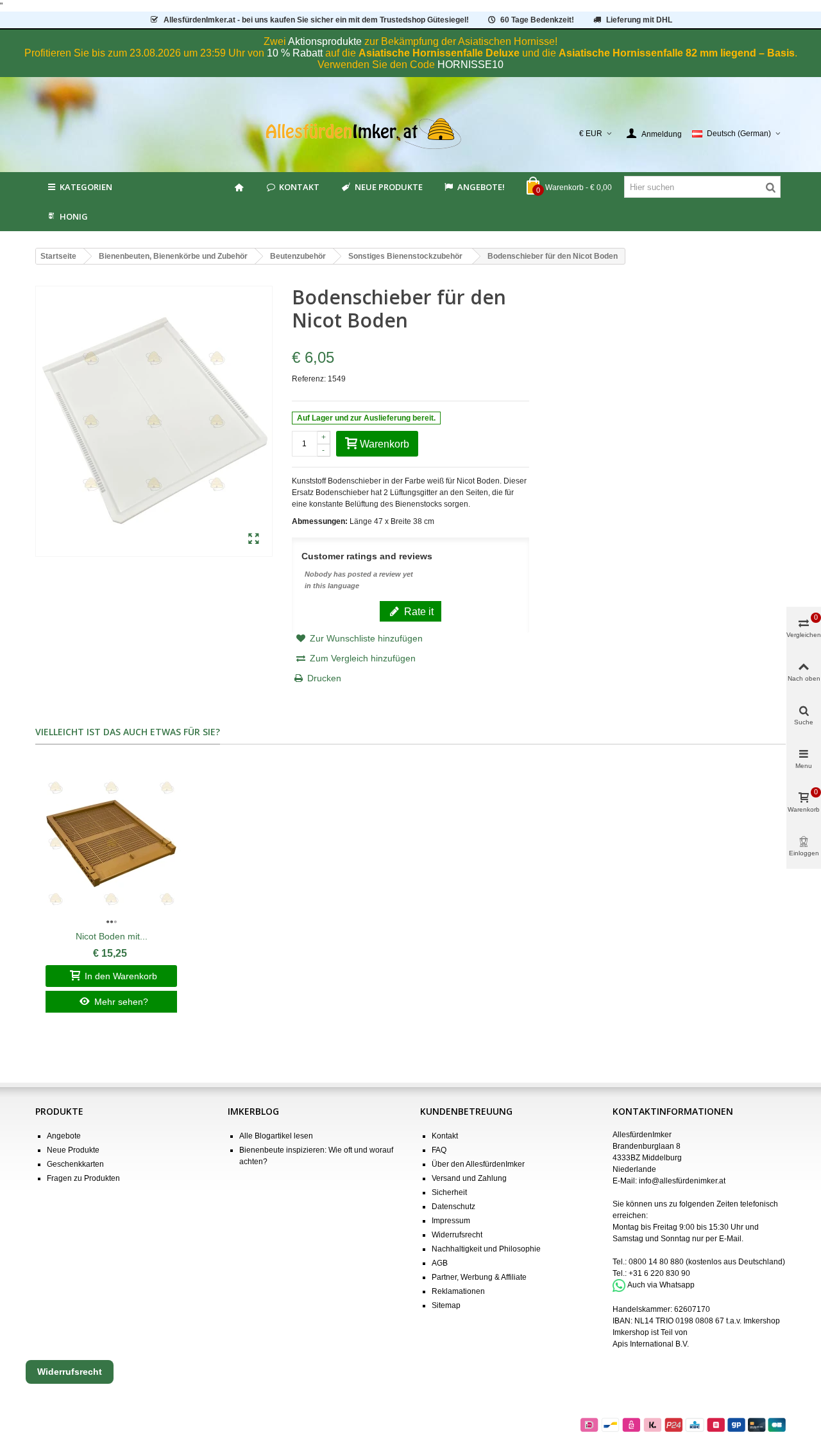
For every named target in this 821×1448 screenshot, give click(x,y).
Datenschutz (453, 1206)
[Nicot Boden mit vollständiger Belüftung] (111, 843)
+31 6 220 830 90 (659, 1273)
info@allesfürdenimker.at (682, 1180)
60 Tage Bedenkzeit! (537, 19)
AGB (440, 1263)
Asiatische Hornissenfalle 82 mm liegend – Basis (677, 53)
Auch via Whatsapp (661, 1284)
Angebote (64, 1135)
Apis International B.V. (651, 1343)
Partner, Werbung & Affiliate (479, 1277)
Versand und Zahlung (469, 1178)
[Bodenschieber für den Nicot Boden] (254, 539)
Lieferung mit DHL (639, 19)
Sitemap (446, 1305)
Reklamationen (458, 1291)
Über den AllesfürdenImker (478, 1164)
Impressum (451, 1220)
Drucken (324, 678)
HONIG (74, 216)
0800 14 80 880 (656, 1261)
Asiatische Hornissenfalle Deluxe (439, 53)
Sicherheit (449, 1192)
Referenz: (309, 378)
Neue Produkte (389, 187)
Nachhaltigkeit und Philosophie (486, 1248)
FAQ (439, 1150)
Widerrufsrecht (457, 1234)
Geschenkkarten (75, 1164)
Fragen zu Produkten (83, 1178)
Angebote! (481, 187)
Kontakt (299, 187)
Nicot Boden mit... (112, 936)
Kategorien (86, 187)
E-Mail (730, 1238)
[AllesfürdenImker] (411, 133)
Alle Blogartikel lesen (276, 1135)
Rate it (418, 611)
